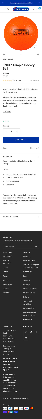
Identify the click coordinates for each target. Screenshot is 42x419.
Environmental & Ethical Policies (29, 313)
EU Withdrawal (29, 293)
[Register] (36, 246)
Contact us (27, 272)
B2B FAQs (6, 293)
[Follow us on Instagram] (31, 332)
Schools (6, 288)
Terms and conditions (27, 302)
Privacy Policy (28, 308)
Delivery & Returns (10, 216)
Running (6, 280)
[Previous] (4, 54)
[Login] (33, 9)
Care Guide (27, 319)
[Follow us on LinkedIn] (26, 337)
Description (7, 157)
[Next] (38, 54)
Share (5, 148)
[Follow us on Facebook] (26, 332)
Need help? (34, 148)
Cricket (5, 267)
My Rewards (7, 256)
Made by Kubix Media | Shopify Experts (15, 399)
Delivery (26, 284)
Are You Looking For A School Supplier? (31, 266)
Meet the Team (29, 260)
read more (7, 111)
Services (26, 280)
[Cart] (38, 9)
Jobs (25, 276)
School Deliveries (30, 288)
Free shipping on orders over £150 (21, 3)
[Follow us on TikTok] (36, 332)
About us (26, 256)
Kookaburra (8, 59)
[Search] (8, 9)
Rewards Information (7, 261)
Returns (26, 297)
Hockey (5, 272)
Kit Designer (7, 284)
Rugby (5, 276)
